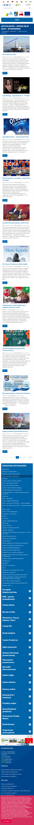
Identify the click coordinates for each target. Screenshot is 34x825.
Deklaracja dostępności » (7, 784)
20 (24, 457)
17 (14, 457)
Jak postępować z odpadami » (9, 776)
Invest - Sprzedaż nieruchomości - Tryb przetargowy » (16, 503)
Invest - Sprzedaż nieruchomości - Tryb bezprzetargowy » (17, 506)
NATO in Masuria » (7, 525)
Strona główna (5, 31)
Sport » (4, 567)
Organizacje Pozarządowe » (9, 538)
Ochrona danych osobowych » (9, 786)
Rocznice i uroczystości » (8, 565)
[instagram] (10, 5)
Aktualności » (5, 469)
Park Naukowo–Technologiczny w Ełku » (11, 774)
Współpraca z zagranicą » (9, 572)
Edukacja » (5, 478)
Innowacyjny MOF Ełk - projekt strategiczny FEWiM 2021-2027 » (15, 493)
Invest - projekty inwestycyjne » (10, 501)
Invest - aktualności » (7, 498)
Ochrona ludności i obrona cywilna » (12, 481)
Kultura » (4, 516)
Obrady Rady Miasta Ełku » (9, 536)
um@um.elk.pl (8, 759)
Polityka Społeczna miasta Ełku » (9, 772)
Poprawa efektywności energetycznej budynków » (15, 543)
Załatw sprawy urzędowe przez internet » (12, 769)
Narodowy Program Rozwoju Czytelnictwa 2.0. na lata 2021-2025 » (16, 533)
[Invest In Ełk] (17, 5)
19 (20, 457)
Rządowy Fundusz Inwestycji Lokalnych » (13, 552)
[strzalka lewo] (31, 736)
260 (30, 457)
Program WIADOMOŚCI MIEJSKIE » (11, 547)
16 (11, 457)
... (7, 457)
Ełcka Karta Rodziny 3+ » (7, 788)
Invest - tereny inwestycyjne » (10, 511)
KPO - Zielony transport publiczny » (11, 581)
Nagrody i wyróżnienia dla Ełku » (11, 527)
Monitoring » (5, 523)
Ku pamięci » (5, 518)
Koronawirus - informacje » (9, 514)
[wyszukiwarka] (30, 8)
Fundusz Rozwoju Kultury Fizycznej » (12, 490)
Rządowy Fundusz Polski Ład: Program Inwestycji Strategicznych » (15, 555)
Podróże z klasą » (6, 585)
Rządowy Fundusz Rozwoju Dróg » (11, 550)
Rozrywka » (5, 563)
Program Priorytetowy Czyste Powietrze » (13, 545)
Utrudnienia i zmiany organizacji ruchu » (13, 570)
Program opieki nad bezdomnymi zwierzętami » (15, 574)
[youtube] (7, 5)
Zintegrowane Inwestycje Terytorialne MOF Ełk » (15, 583)
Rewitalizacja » (6, 561)
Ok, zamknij (6, 821)
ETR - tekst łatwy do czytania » (9, 793)
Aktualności (13, 31)
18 (17, 457)
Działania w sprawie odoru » (9, 471)
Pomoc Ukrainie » (6, 541)
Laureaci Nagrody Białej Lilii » (10, 521)
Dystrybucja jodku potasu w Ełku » (11, 474)
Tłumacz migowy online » (8, 795)
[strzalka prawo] (28, 736)
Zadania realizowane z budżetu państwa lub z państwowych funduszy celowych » (14, 577)
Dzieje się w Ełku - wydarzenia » (10, 476)
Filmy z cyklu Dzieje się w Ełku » (10, 485)
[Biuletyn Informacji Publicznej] (21, 14)
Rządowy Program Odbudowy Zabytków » (13, 558)
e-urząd (28, 4)
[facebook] (5, 5)
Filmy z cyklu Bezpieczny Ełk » (10, 483)
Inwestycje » (5, 496)
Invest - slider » (6, 509)
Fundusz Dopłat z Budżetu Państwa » (12, 488)
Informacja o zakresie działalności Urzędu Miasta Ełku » (16, 790)
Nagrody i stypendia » (8, 530)
